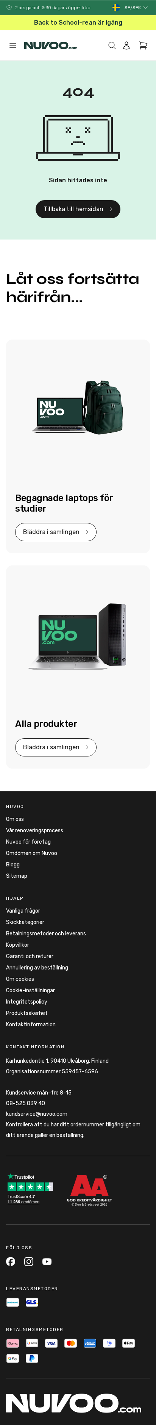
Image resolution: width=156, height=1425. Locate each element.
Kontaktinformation (31, 1024)
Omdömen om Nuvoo (31, 853)
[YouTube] (46, 1261)
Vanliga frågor (23, 911)
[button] (136, 7)
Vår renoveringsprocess (34, 830)
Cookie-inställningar (30, 990)
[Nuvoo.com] (50, 45)
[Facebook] (10, 1261)
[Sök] (112, 45)
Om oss (15, 819)
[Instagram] (28, 1261)
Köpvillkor (17, 945)
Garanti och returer (29, 956)
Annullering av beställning (37, 968)
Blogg (13, 864)
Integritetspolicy (26, 1002)
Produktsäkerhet (27, 1013)
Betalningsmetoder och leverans (46, 933)
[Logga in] (126, 45)
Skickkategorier (25, 922)
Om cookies (20, 979)
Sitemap (16, 876)
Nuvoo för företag (28, 842)
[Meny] (12, 45)
